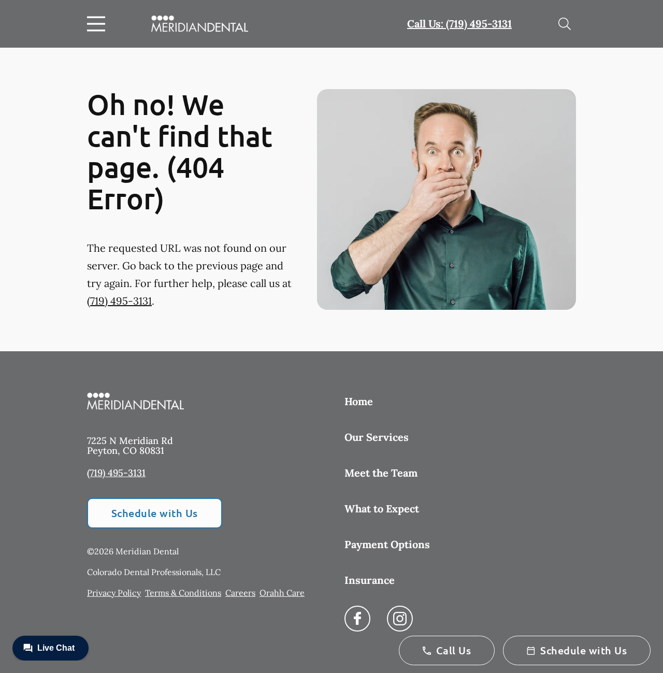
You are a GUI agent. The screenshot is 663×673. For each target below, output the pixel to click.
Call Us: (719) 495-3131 (459, 23)
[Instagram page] (400, 619)
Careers (240, 593)
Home (358, 401)
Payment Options (387, 544)
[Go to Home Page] (199, 24)
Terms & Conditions (183, 593)
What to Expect (381, 508)
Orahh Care (282, 593)
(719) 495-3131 (119, 300)
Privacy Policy (114, 593)
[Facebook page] (357, 619)
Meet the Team (380, 472)
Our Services (376, 437)
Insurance (369, 580)
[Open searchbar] (564, 23)
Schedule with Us (154, 513)
